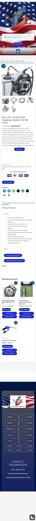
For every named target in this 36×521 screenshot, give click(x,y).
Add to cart (19, 149)
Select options (24, 309)
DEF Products (20, 166)
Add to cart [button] (6, 309)
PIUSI (3, 169)
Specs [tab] (6, 249)
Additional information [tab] (9, 208)
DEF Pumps (28, 166)
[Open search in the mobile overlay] (18, 37)
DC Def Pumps (12, 166)
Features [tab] (6, 214)
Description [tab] (5, 204)
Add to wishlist (8, 182)
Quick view (9, 313)
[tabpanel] (18, 231)
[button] (18, 51)
